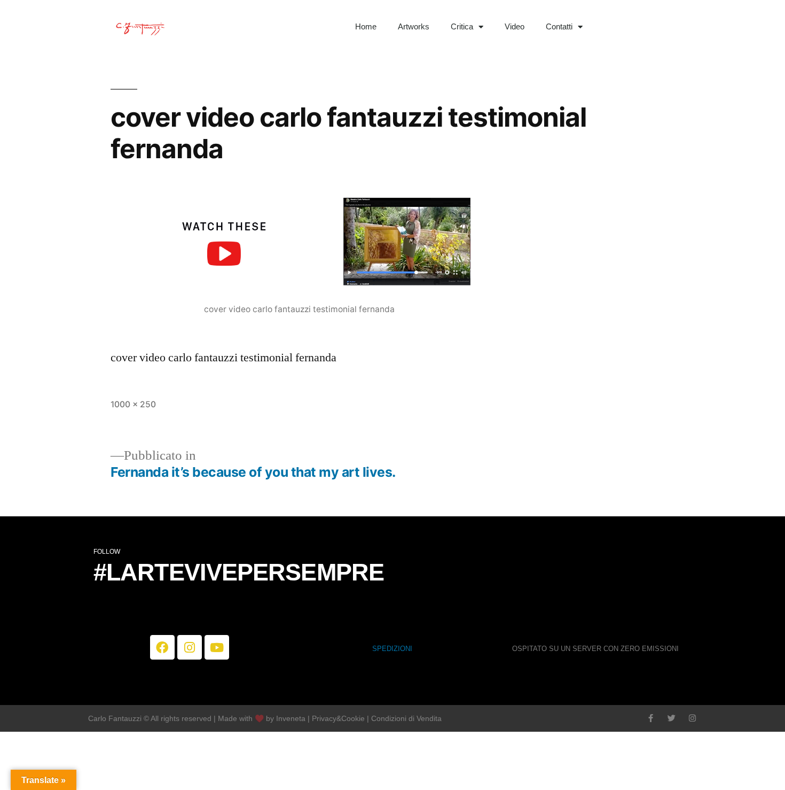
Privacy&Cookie (338, 718)
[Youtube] (217, 647)
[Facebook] (162, 647)
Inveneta (292, 718)
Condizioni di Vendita (406, 718)
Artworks (413, 26)
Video (514, 26)
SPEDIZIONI (392, 649)
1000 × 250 (133, 404)
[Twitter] (672, 718)
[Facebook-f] (651, 718)
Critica (462, 26)
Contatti (559, 26)
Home (365, 26)
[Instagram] (189, 647)
